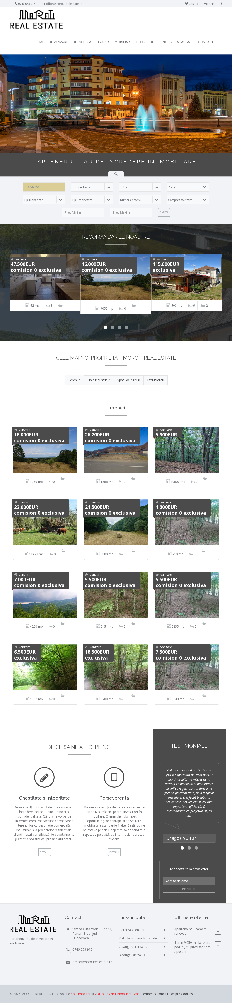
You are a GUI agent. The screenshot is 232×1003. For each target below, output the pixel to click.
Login (211, 4)
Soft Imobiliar (81, 994)
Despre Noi (159, 42)
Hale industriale (99, 380)
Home (39, 42)
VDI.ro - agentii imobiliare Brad (117, 994)
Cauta (164, 212)
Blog (140, 42)
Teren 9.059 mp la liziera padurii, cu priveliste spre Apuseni (192, 947)
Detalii (44, 852)
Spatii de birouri (128, 380)
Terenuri (74, 380)
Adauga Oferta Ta (132, 955)
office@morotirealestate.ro (63, 4)
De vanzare (58, 42)
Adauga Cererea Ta (133, 946)
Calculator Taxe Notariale (138, 938)
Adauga (183, 42)
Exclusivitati (155, 380)
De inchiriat (82, 42)
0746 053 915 (26, 4)
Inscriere (189, 889)
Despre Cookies (181, 994)
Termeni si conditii (154, 994)
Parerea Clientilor (132, 930)
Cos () (193, 4)
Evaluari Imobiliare (115, 42)
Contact (205, 42)
